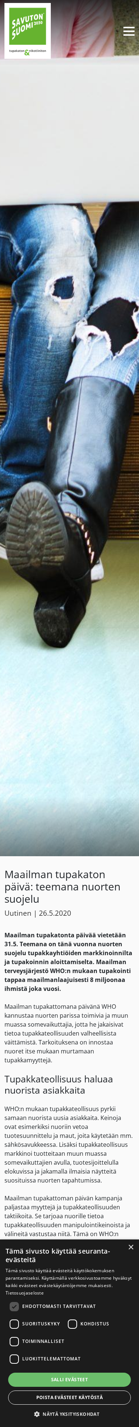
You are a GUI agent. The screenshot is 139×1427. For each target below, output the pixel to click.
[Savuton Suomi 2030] (27, 30)
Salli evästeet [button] (69, 1379)
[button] (69, 1414)
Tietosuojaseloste (25, 1293)
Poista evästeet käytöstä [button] (69, 1397)
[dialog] (69, 1333)
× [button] (130, 1247)
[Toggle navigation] (126, 31)
